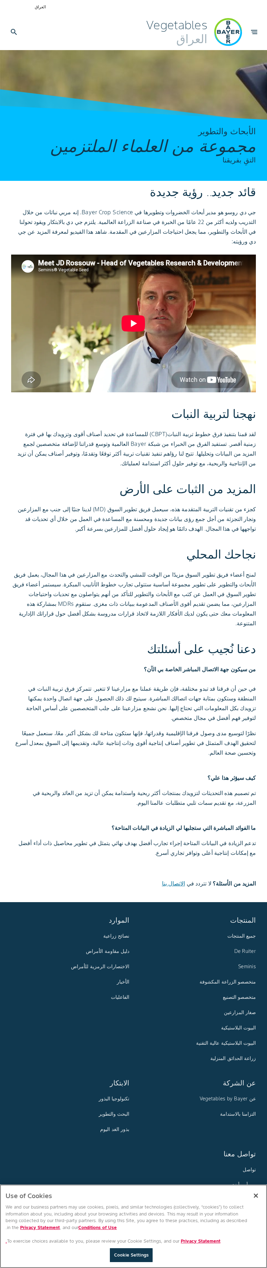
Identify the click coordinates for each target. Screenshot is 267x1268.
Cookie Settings (131, 1255)
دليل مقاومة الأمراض (107, 951)
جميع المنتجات (241, 936)
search (14, 32)
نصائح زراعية (116, 936)
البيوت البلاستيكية (238, 1028)
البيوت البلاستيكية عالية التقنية (226, 1043)
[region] (133, 1226)
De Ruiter (245, 951)
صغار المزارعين (240, 1012)
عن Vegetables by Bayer (228, 1099)
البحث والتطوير (114, 1114)
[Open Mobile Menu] (254, 32)
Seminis (247, 966)
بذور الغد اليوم (114, 1129)
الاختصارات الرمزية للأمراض (100, 966)
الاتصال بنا (173, 883)
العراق (40, 6)
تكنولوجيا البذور (114, 1099)
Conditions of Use (97, 1227)
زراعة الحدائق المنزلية (233, 1058)
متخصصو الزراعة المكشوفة (228, 982)
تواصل (249, 1169)
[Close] (256, 1195)
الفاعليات (120, 997)
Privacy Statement (40, 1227)
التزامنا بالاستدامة (238, 1114)
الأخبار (123, 982)
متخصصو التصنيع (239, 997)
